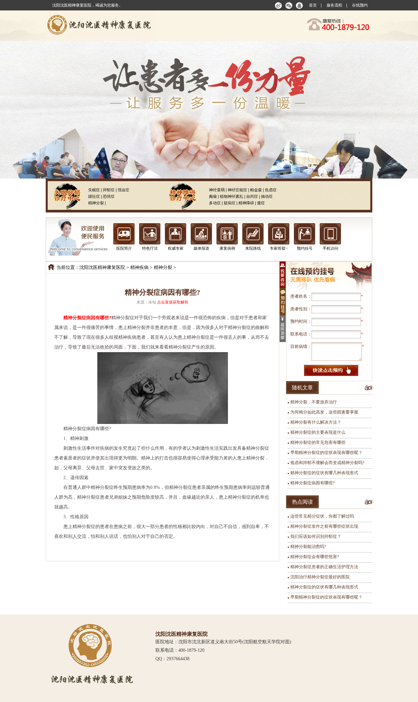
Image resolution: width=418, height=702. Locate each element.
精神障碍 (246, 203)
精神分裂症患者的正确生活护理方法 (324, 566)
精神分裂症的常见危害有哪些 (318, 442)
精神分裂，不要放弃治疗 (313, 401)
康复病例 (227, 248)
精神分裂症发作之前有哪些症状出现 (324, 526)
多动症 (215, 203)
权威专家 (176, 248)
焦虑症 (271, 190)
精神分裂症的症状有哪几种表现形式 (324, 472)
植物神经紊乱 (231, 196)
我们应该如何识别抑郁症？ (315, 536)
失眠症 (94, 190)
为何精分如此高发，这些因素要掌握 (324, 412)
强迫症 (123, 190)
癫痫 (213, 196)
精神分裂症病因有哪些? (312, 482)
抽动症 (267, 196)
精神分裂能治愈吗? (308, 546)
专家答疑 (277, 248)
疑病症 (229, 203)
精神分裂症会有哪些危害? (314, 556)
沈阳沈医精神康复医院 (102, 267)
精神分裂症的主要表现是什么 (318, 432)
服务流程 (334, 5)
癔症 (261, 203)
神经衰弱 (217, 190)
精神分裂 (96, 203)
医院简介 (124, 248)
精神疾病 (139, 267)
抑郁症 (109, 190)
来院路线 (253, 248)
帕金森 (256, 190)
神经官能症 (237, 190)
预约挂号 (305, 248)
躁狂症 (94, 196)
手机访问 (330, 248)
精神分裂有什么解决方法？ (315, 422)
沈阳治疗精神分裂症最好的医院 (320, 576)
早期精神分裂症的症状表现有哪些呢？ (326, 452)
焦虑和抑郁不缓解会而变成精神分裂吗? (327, 462)
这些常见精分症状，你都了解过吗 (322, 516)
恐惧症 (109, 196)
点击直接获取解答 (172, 302)
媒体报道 (201, 248)
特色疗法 (150, 248)
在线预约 (360, 5)
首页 (313, 5)
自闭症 (252, 196)
